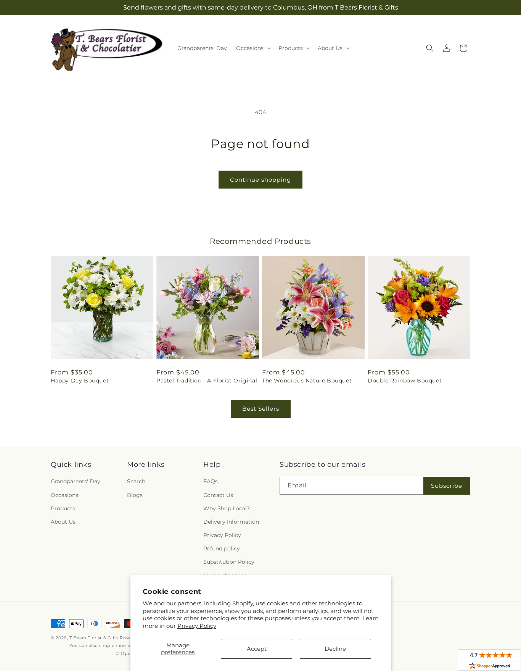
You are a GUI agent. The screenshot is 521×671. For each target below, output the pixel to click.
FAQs (210, 481)
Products (63, 508)
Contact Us (218, 495)
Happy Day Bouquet (80, 380)
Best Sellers (260, 408)
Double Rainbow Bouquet (405, 380)
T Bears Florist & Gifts (94, 637)
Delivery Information (231, 521)
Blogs (135, 495)
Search (136, 481)
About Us (63, 521)
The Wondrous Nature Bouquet (307, 380)
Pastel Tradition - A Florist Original (206, 380)
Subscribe (446, 485)
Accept (257, 648)
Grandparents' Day (75, 481)
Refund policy (221, 548)
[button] (253, 48)
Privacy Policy (196, 625)
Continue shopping (260, 179)
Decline (335, 648)
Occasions (64, 495)
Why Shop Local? (226, 508)
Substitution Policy (228, 561)
